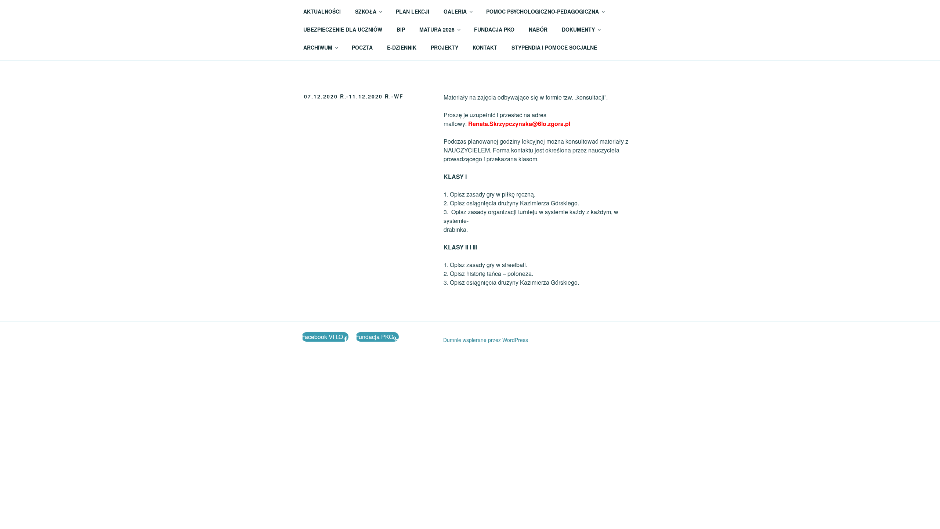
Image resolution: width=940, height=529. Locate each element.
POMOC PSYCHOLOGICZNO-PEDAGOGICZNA (542, 11)
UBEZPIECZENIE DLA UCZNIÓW (342, 29)
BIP (401, 29)
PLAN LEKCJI (412, 11)
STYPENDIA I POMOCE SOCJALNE (554, 47)
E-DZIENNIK (401, 47)
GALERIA (455, 11)
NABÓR (538, 29)
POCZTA (362, 47)
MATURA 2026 (437, 29)
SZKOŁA (365, 11)
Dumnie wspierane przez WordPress (485, 339)
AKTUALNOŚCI (322, 11)
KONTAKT (485, 47)
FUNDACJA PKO (494, 29)
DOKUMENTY (578, 29)
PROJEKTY (444, 47)
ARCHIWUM (317, 47)
